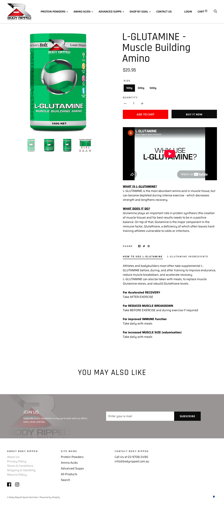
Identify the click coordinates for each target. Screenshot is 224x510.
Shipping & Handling (21, 470)
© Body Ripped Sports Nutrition (22, 497)
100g (129, 88)
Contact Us (164, 12)
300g (141, 88)
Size (127, 80)
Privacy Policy (16, 461)
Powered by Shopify (50, 497)
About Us (13, 457)
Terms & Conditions (20, 466)
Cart (202, 12)
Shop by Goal (139, 12)
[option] (58, 83)
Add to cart (145, 114)
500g (153, 88)
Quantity (130, 97)
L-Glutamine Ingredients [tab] (187, 256)
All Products (69, 474)
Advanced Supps (110, 12)
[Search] (215, 12)
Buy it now (194, 114)
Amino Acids (82, 12)
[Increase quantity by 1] (142, 103)
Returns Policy (17, 474)
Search (65, 480)
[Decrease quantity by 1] (125, 103)
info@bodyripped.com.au (132, 461)
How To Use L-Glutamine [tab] (143, 256)
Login (188, 12)
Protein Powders (53, 12)
